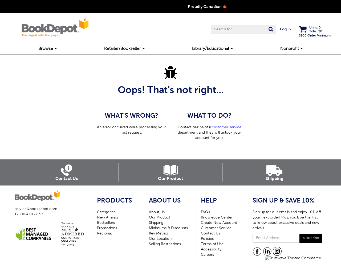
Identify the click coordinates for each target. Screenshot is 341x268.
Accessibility (211, 249)
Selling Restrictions (165, 244)
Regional (104, 234)
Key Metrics (159, 234)
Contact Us (210, 234)
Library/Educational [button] (211, 49)
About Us (157, 212)
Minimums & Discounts (168, 228)
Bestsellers (106, 223)
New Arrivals (107, 218)
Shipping (156, 223)
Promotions (107, 228)
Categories (106, 212)
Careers (207, 255)
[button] (243, 29)
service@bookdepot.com (36, 209)
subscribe (311, 238)
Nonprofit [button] (290, 49)
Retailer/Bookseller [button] (123, 49)
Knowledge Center (217, 218)
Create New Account (219, 223)
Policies (207, 239)
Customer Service (216, 228)
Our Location (160, 239)
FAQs (205, 212)
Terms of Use (212, 244)
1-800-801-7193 (29, 214)
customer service (226, 127)
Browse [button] (46, 49)
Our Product (159, 218)
